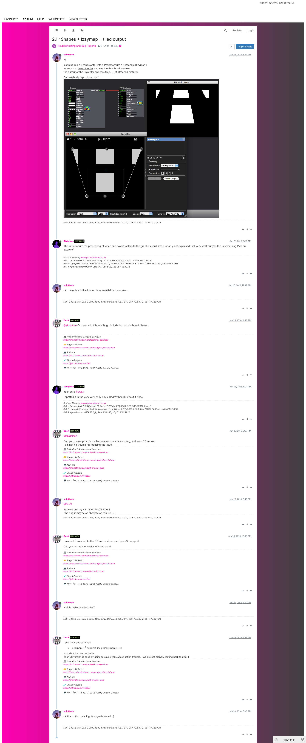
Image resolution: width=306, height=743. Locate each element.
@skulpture (70, 325)
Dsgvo (273, 3)
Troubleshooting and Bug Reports (76, 45)
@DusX (80, 391)
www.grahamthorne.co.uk (93, 257)
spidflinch (69, 54)
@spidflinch (70, 435)
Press (264, 3)
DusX (66, 320)
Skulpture (69, 241)
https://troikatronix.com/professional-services (85, 339)
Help (40, 19)
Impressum (286, 3)
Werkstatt (57, 19)
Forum (28, 19)
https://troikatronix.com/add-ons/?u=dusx (83, 355)
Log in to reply (245, 46)
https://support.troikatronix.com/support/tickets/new (89, 347)
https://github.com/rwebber (76, 363)
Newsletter (78, 19)
